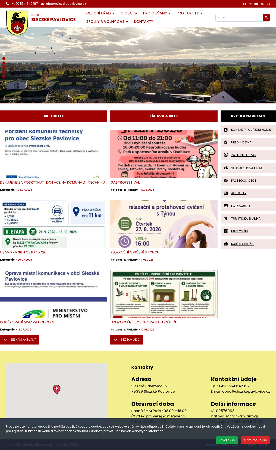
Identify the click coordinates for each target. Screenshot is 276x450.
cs (268, 4)
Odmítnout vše (255, 440)
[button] (56, 389)
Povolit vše (227, 440)
